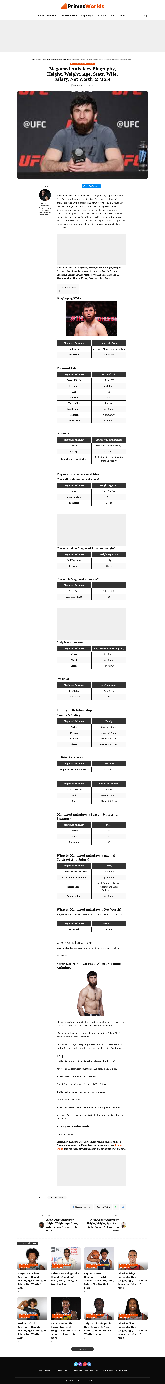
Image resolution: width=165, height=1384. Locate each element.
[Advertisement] (67, 36)
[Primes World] (82, 6)
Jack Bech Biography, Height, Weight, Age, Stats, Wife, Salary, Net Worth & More (45, 209)
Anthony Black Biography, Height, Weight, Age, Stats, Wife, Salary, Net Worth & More (32, 1330)
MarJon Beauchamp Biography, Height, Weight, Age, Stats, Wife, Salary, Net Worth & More (32, 1280)
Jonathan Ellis (78, 85)
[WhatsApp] (116, 1207)
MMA (92, 64)
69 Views (91, 85)
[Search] (146, 15)
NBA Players (24, 1267)
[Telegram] (123, 1207)
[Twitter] (76, 1364)
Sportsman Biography (79, 64)
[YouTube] (85, 1364)
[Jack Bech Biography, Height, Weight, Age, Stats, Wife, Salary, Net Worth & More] (45, 195)
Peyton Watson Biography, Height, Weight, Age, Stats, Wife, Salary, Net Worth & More (99, 1280)
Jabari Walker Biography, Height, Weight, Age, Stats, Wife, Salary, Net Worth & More (132, 1330)
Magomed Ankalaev (57, 1197)
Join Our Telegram (92, 186)
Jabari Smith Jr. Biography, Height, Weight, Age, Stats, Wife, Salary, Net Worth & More (132, 1280)
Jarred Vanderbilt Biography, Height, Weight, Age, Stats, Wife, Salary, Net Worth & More (66, 1330)
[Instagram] (80, 1364)
